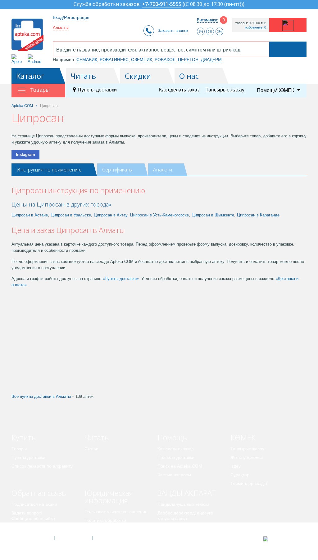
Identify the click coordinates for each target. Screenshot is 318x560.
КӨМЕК (243, 437)
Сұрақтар (239, 474)
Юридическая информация (108, 496)
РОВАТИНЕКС (114, 59)
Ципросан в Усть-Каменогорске (159, 215)
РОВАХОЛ (165, 59)
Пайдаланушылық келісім (183, 504)
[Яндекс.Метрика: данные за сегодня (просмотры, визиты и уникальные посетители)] (281, 538)
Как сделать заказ (179, 89)
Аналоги (162, 169)
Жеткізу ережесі (246, 457)
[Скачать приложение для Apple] (17, 59)
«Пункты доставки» (120, 278)
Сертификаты (117, 169)
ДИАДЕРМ (211, 59)
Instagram (25, 154)
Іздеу (235, 466)
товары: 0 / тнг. (250, 23)
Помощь (172, 437)
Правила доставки (175, 457)
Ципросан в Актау (110, 215)
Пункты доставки (97, 89)
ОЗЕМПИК (141, 59)
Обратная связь (38, 493)
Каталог (30, 76)
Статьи (91, 448)
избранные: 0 (255, 27)
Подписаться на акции (34, 504)
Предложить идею (29, 527)
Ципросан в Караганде (258, 215)
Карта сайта (111, 538)
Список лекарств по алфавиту (42, 466)
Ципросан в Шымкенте (213, 215)
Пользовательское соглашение (116, 511)
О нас (189, 76)
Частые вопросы (174, 474)
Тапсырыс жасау (225, 89)
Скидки (138, 76)
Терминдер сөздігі (248, 483)
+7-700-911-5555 (161, 4)
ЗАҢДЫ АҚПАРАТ (186, 493)
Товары (19, 448)
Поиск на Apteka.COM (179, 466)
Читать (83, 76)
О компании (73, 538)
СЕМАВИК (86, 59)
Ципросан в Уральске (71, 215)
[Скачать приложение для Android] (35, 59)
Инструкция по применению (49, 169)
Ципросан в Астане (29, 215)
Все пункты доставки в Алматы (41, 396)
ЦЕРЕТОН (188, 59)
